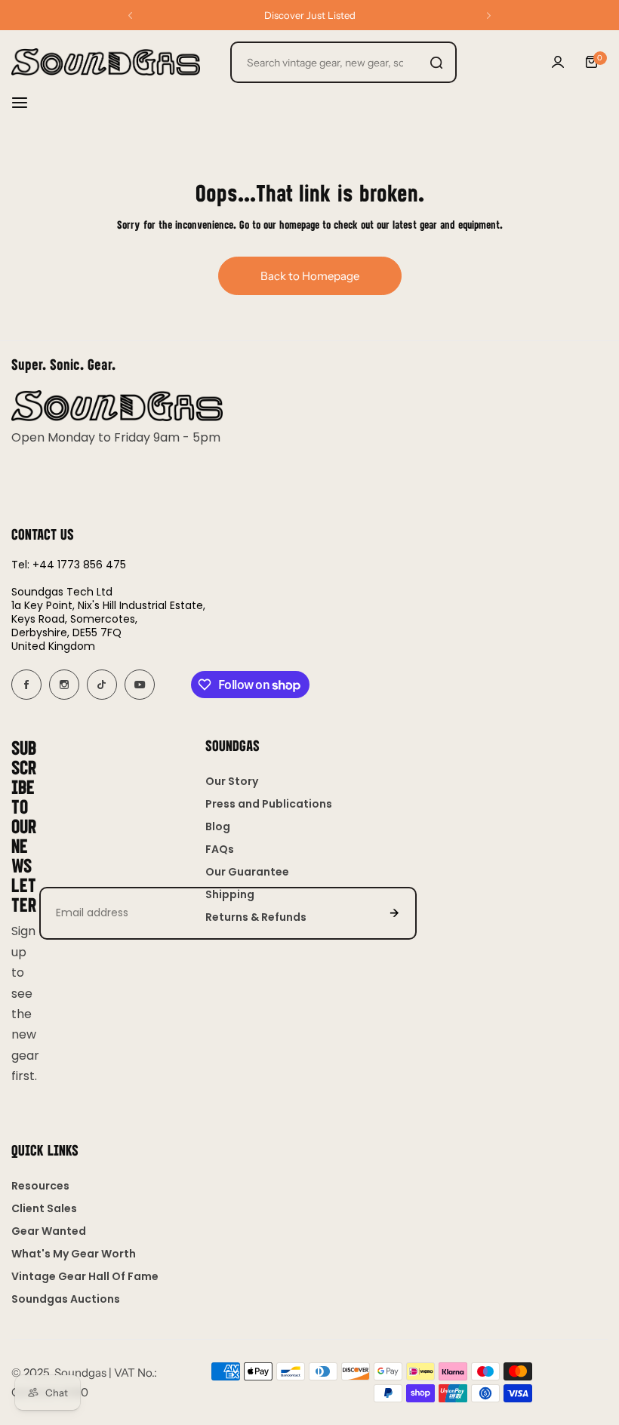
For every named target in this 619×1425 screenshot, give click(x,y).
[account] (557, 61)
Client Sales (44, 1208)
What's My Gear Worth (73, 1253)
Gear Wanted (48, 1231)
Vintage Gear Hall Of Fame (85, 1276)
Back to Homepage (309, 276)
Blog (217, 826)
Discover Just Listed (310, 15)
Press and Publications (268, 803)
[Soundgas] (105, 61)
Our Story (231, 781)
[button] (130, 15)
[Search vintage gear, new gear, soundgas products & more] (436, 62)
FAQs (219, 849)
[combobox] (343, 62)
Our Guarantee (247, 871)
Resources (40, 1185)
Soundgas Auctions (65, 1299)
